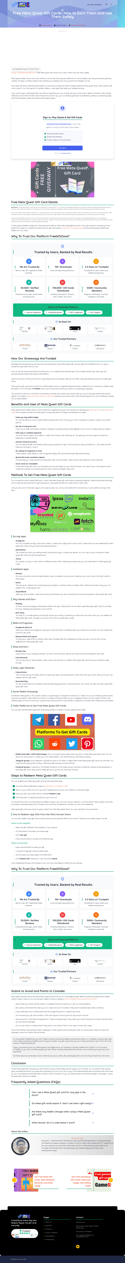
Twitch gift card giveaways (72, 228)
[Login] (106, 4)
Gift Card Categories (94, 4)
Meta (57, 207)
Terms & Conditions (51, 1232)
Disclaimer (49, 1225)
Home (13, 73)
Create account (66, 153)
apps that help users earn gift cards (40, 396)
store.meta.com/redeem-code (56, 786)
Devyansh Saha (46, 25)
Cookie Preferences (50, 1236)
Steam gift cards (95, 410)
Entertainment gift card (78, 25)
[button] (111, 4)
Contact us (49, 1229)
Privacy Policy (50, 1239)
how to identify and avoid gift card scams (81, 999)
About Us (48, 1222)
